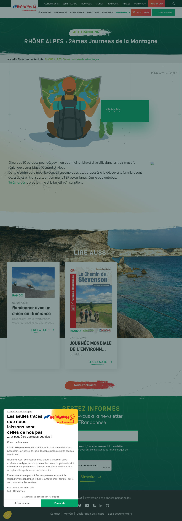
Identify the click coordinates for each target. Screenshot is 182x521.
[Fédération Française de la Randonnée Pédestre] (24, 7)
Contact (55, 513)
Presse (126, 3)
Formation (140, 3)
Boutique (86, 3)
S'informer (121, 12)
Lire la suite (40, 330)
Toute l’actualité (85, 385)
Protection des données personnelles (108, 497)
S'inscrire (88, 476)
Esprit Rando (70, 3)
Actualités (37, 59)
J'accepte (59, 503)
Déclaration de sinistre (90, 513)
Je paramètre (22, 503)
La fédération (42, 12)
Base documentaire (120, 513)
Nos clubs (92, 12)
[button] (7, 515)
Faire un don (156, 3)
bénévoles (113, 3)
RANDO (17, 295)
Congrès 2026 (51, 3)
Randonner (76, 12)
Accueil (11, 59)
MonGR (99, 3)
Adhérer (106, 12)
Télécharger (16, 182)
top (176, 497)
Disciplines (60, 12)
